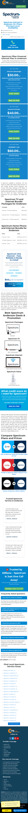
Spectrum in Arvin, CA (9, 707)
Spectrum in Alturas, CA (10, 683)
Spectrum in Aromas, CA (10, 699)
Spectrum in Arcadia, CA (10, 696)
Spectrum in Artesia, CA (10, 704)
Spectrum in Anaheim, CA (10, 686)
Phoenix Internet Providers (10, 768)
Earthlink (6, 756)
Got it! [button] (6, 810)
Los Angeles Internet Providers (11, 762)
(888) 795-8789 (6, 34)
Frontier (6, 751)
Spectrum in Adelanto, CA (10, 673)
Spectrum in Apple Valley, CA (11, 691)
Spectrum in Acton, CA (9, 670)
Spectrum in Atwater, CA (10, 712)
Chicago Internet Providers (10, 763)
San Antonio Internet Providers (11, 770)
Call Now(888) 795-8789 (13, 46)
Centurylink (7, 746)
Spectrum (6, 744)
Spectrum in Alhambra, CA (10, 678)
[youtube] (18, 738)
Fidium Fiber (7, 752)
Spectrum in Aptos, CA (9, 694)
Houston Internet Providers (10, 765)
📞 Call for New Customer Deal (14, 284)
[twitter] (13, 738)
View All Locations (14, 723)
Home (5, 779)
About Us (6, 781)
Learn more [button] (20, 807)
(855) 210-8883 (21, 6)
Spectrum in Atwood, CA (10, 715)
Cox (5, 749)
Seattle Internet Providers (10, 772)
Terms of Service (8, 786)
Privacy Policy (7, 784)
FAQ (5, 787)
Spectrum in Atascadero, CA (11, 710)
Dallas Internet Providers (9, 767)
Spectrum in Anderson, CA (10, 689)
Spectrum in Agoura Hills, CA (11, 675)
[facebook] (10, 738)
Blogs (5, 782)
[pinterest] (15, 738)
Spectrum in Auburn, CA (10, 718)
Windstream (7, 747)
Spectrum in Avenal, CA (10, 720)
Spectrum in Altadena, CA (10, 681)
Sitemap (6, 789)
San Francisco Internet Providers (12, 773)
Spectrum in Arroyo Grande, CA (12, 702)
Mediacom (7, 754)
